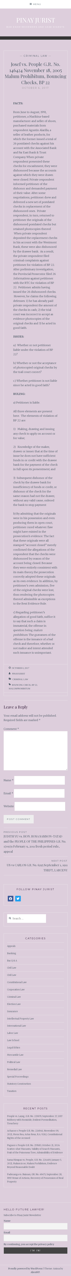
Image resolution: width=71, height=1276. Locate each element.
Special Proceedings (18, 1076)
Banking (11, 953)
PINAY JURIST (35, 20)
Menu (37, 4)
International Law (16, 1025)
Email (8, 793)
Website (9, 806)
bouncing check (21, 685)
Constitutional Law (17, 982)
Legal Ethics (13, 1047)
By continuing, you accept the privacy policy (29, 1244)
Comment (11, 728)
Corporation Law (16, 989)
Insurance (12, 1011)
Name (9, 780)
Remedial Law (14, 1069)
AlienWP (35, 1272)
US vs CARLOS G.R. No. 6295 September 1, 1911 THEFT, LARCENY (37, 865)
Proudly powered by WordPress (25, 1268)
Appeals (11, 946)
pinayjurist (18, 674)
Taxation (11, 1091)
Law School (13, 1040)
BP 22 (34, 685)
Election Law (14, 1004)
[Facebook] (10, 898)
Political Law (13, 1062)
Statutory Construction (19, 1083)
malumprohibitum (19, 689)
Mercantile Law (15, 1054)
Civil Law (11, 967)
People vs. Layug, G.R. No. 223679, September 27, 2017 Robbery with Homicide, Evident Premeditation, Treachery (34, 1120)
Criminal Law (35, 55)
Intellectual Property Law (20, 1018)
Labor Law (12, 1033)
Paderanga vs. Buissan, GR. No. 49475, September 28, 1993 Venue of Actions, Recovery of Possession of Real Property (35, 1178)
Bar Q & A (12, 960)
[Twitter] (18, 898)
